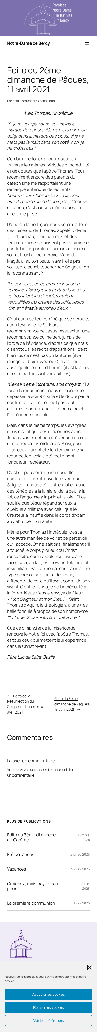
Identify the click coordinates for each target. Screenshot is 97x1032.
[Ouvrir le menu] (87, 43)
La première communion (31, 903)
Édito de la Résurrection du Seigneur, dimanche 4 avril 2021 (25, 704)
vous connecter (40, 769)
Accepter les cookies (48, 994)
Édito (51, 100)
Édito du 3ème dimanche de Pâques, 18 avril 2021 (72, 704)
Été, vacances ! (22, 854)
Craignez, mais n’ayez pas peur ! (32, 886)
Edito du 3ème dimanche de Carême (31, 837)
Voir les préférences (48, 1020)
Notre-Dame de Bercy (28, 43)
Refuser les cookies (48, 1007)
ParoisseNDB (29, 100)
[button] (89, 967)
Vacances (16, 868)
